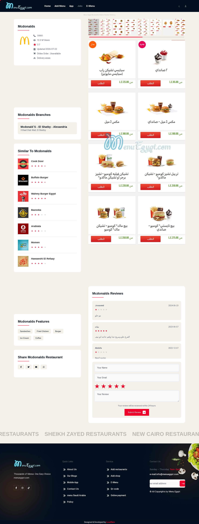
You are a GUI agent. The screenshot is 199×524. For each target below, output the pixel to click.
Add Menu (60, 6)
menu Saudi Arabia (76, 495)
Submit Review (134, 412)
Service (109, 461)
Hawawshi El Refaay (43, 258)
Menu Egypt (174, 491)
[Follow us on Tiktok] (28, 487)
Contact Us (73, 489)
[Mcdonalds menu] (93, 27)
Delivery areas (43, 58)
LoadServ (110, 522)
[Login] (185, 6)
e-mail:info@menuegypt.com (164, 474)
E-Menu (90, 6)
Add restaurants (119, 469)
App (71, 6)
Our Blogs (72, 476)
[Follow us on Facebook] (16, 487)
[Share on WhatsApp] (44, 367)
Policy (70, 502)
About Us (72, 469)
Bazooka (36, 210)
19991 (40, 35)
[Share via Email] (36, 367)
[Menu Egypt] (18, 5)
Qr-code (115, 489)
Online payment (118, 495)
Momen (35, 242)
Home (47, 6)
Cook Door (37, 161)
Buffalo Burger (39, 177)
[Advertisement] (47, 88)
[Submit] (183, 484)
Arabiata (36, 226)
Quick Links (67, 461)
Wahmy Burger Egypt (43, 193)
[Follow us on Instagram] (22, 487)
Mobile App (72, 482)
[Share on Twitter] (28, 367)
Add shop (115, 476)
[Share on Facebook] (21, 367)
